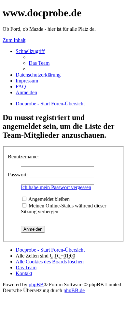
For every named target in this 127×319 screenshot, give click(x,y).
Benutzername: (23, 156)
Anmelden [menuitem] (26, 92)
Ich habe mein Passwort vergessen (56, 187)
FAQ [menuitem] (21, 86)
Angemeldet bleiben (48, 199)
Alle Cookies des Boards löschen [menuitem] (50, 261)
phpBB (36, 284)
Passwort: (18, 174)
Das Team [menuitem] (39, 63)
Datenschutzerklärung (38, 75)
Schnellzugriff (30, 51)
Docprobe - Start (33, 250)
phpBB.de (74, 290)
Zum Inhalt (14, 40)
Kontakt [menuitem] (24, 273)
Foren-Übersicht (68, 250)
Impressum (27, 80)
